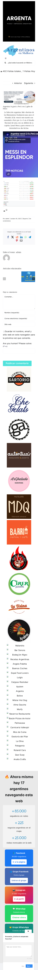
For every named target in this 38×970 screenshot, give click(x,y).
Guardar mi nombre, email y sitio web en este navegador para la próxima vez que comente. (19, 334)
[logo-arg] (19, 45)
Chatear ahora (19, 917)
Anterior (18, 83)
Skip (23, 966)
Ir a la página (19, 862)
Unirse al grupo (19, 880)
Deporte (25, 218)
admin (7, 218)
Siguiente (28, 83)
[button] (4, 278)
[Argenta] (19, 2)
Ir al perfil (19, 899)
